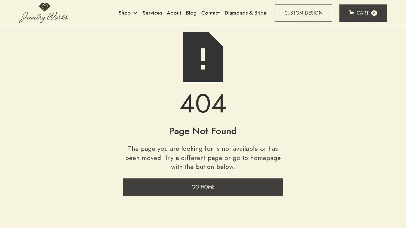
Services (152, 13)
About (174, 13)
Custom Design (303, 13)
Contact (210, 13)
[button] (128, 13)
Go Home (203, 186)
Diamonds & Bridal (246, 13)
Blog (191, 13)
